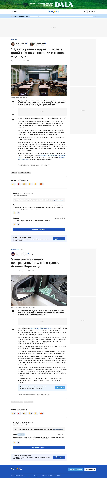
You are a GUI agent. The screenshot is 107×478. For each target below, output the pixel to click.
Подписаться (60, 407)
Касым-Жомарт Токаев (24, 172)
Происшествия (15, 249)
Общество (14, 39)
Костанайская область (17, 421)
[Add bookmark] (13, 119)
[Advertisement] (53, 27)
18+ (32, 421)
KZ (84, 11)
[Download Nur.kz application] (53, 4)
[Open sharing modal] (13, 114)
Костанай (26, 421)
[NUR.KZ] (53, 11)
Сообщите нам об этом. (42, 165)
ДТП (21, 249)
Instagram (60, 238)
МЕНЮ (16, 11)
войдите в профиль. (58, 200)
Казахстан (14, 172)
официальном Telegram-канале (40, 328)
